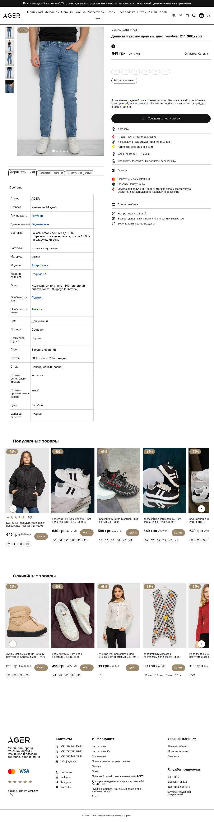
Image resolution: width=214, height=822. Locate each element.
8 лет (169, 675)
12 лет (148, 675)
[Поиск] (194, 16)
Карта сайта (99, 746)
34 (166, 72)
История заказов (178, 751)
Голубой (37, 215)
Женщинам (35, 12)
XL (21, 544)
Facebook (66, 772)
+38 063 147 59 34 (71, 756)
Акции (152, 12)
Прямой (37, 297)
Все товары (99, 756)
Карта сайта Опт (102, 751)
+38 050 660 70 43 (71, 751)
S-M (192, 675)
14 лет (159, 675)
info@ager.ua (68, 761)
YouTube (66, 787)
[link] (5, 33)
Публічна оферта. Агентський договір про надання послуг (116, 790)
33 (156, 72)
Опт (97, 19)
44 (72, 675)
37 (60, 540)
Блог (94, 796)
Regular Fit (39, 274)
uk (208, 15)
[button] (53, 151)
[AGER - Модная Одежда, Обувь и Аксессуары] (11, 15)
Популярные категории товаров (111, 761)
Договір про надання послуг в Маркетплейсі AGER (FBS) (118, 782)
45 (79, 675)
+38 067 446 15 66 (71, 746)
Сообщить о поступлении (164, 118)
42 (60, 675)
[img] (60, 91)
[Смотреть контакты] (174, 16)
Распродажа (126, 12)
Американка (40, 265)
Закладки (173, 756)
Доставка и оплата (179, 787)
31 (135, 72)
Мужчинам (52, 12)
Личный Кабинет (178, 746)
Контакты (173, 777)
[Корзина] (187, 16)
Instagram (66, 777)
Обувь (141, 12)
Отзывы (96, 766)
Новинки (67, 12)
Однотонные (40, 224)
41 (85, 540)
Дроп (163, 12)
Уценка (81, 12)
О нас (95, 771)
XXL (27, 544)
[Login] (180, 16)
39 (72, 540)
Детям (111, 12)
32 (145, 72)
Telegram (66, 782)
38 (66, 540)
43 (66, 675)
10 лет (179, 675)
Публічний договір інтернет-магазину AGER (118, 776)
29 (115, 72)
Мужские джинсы (137, 103)
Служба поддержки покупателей (179, 793)
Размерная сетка (124, 80)
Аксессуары (96, 12)
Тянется (37, 309)
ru (201, 15)
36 (54, 540)
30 (125, 72)
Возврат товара (177, 782)
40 (79, 540)
